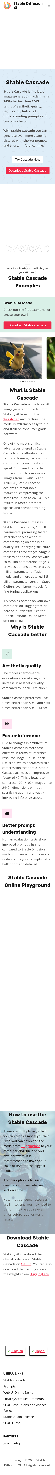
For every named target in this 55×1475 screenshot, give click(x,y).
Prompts (9, 1386)
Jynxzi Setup (12, 1443)
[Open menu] (49, 5)
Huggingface (30, 1146)
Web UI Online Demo (18, 1392)
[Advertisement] (27, 40)
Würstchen (11, 419)
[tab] (20, 381)
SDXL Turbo (11, 1423)
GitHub (26, 1264)
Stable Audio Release (18, 1417)
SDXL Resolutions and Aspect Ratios (24, 1408)
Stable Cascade (14, 1380)
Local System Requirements (23, 1398)
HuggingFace (39, 1274)
